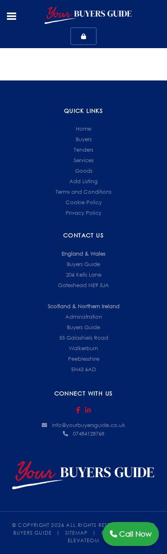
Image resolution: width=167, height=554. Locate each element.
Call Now (134, 533)
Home (83, 128)
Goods (83, 170)
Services (84, 160)
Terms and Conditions (83, 191)
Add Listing (83, 181)
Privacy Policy (83, 212)
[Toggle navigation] (12, 15)
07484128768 (88, 433)
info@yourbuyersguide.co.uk (88, 425)
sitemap (80, 533)
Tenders (83, 149)
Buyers (84, 139)
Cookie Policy (84, 202)
